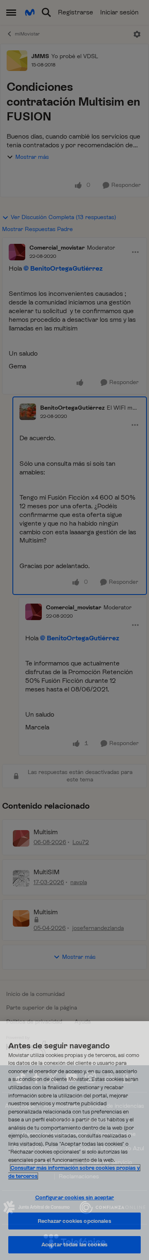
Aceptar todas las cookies (74, 1244)
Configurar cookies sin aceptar (74, 1197)
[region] (74, 1140)
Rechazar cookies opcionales (74, 1221)
